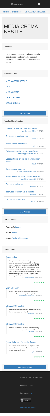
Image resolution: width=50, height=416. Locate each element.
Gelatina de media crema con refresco (22, 151)
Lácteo (18, 227)
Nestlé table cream (20, 238)
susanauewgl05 (30, 352)
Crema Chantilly (12, 287)
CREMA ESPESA (13, 97)
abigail (34, 164)
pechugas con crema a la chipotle (20, 191)
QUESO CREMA (13, 103)
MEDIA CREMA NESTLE (16, 81)
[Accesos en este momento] (31, 400)
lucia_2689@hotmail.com (27, 171)
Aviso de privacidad (28, 407)
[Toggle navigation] (39, 4)
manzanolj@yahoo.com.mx (27, 154)
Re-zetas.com (18, 4)
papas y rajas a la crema (16, 143)
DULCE (33, 202)
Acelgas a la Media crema (17, 136)
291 (31, 393)
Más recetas (25, 211)
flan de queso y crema (15, 169)
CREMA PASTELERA (15, 306)
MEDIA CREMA (12, 92)
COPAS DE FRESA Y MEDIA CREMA (21, 128)
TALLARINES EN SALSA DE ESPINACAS (23, 176)
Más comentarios (25, 367)
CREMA (9, 86)
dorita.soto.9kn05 (30, 277)
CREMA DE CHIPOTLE (15, 199)
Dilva (34, 138)
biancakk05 (31, 313)
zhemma (33, 186)
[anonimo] (32, 332)
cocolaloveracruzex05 (28, 179)
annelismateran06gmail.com (27, 295)
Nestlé (14, 232)
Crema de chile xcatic (15, 184)
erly (34, 146)
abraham (33, 194)
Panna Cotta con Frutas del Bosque (21, 342)
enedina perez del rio (29, 131)
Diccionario (25, 113)
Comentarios (11, 257)
